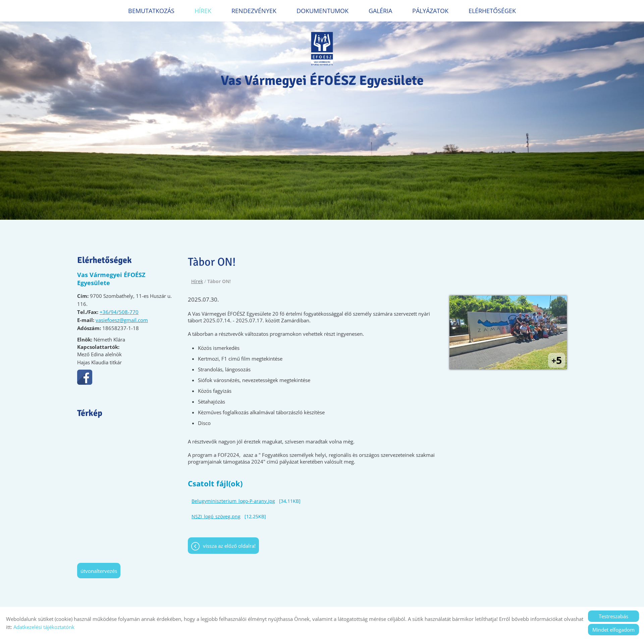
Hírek (203, 11)
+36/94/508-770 (119, 312)
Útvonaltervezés (98, 571)
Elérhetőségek (492, 11)
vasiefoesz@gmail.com (122, 320)
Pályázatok (430, 11)
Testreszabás (613, 616)
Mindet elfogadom (613, 629)
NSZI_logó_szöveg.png (216, 516)
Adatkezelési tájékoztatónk (43, 627)
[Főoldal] (322, 48)
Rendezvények (253, 11)
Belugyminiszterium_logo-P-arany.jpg (233, 501)
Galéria (380, 11)
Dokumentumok (322, 11)
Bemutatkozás (151, 11)
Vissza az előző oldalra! (229, 545)
